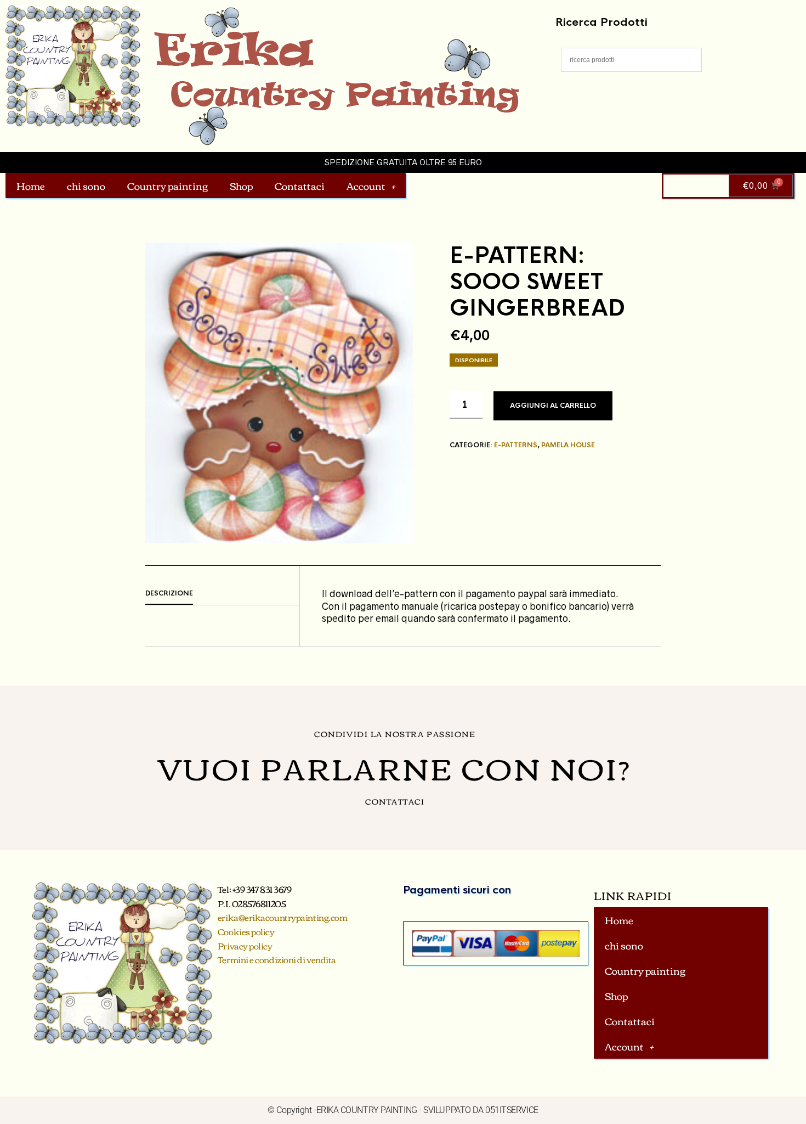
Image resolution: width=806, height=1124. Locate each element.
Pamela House (568, 445)
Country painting (167, 185)
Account (366, 185)
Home (30, 185)
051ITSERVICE (511, 1110)
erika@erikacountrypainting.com (283, 917)
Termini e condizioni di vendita (277, 959)
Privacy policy (245, 945)
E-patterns (515, 445)
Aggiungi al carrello (553, 405)
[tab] (222, 593)
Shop (241, 185)
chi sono (86, 185)
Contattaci (300, 185)
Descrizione (169, 593)
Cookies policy (246, 931)
